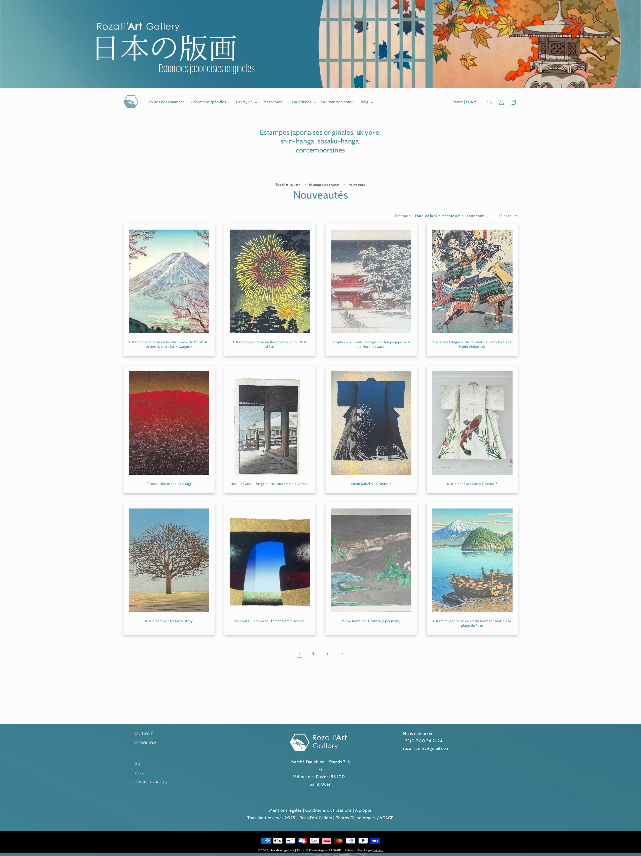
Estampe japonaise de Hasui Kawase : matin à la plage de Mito (472, 623)
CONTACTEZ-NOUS (150, 782)
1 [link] (299, 653)
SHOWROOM (144, 743)
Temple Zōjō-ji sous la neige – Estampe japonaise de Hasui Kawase (371, 344)
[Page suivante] (342, 653)
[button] (210, 102)
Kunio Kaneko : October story (169, 621)
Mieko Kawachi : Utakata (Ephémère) (371, 621)
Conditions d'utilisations (328, 810)
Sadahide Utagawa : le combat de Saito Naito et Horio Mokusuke (472, 344)
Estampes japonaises (324, 185)
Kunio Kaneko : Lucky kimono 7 (472, 484)
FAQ (137, 764)
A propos (363, 810)
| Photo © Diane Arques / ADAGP (318, 850)
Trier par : (402, 216)
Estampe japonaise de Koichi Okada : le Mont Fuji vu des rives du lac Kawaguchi (169, 344)
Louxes (378, 850)
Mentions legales (285, 810)
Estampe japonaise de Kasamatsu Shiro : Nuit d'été (270, 344)
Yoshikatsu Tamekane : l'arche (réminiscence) (270, 621)
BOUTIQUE (143, 734)
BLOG (138, 773)
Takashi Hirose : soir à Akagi (169, 484)
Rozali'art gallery (288, 184)
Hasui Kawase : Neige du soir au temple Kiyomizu (270, 484)
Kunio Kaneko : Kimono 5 (371, 484)
